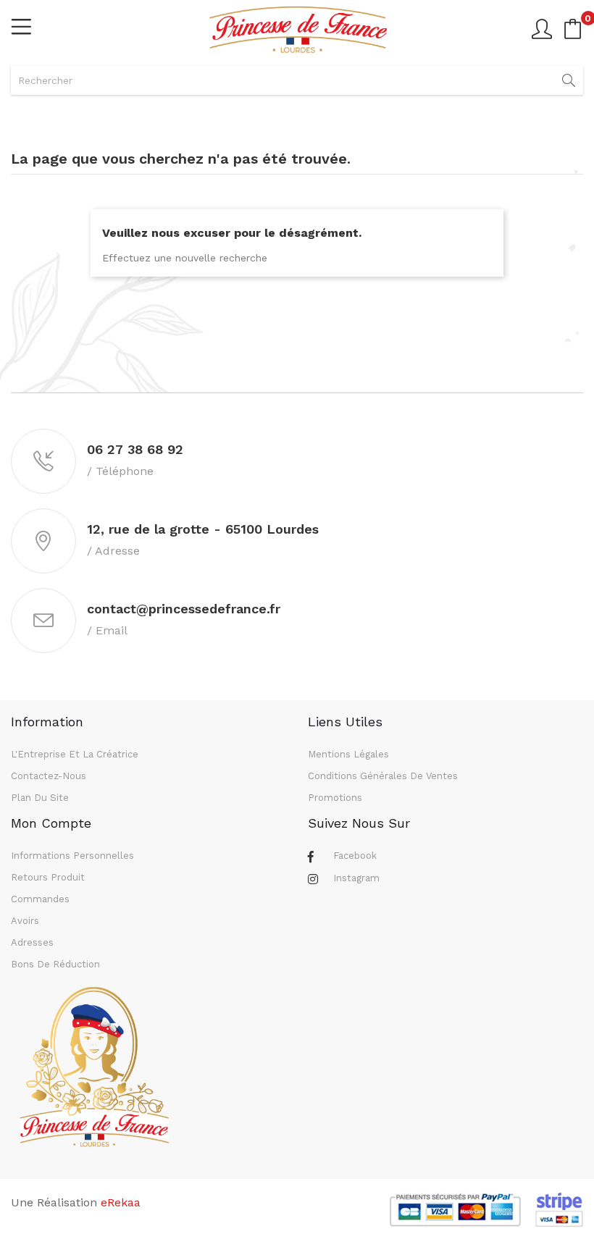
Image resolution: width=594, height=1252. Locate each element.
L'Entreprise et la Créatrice (74, 754)
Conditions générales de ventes (383, 775)
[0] (573, 29)
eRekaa (121, 1202)
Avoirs (25, 920)
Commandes (40, 899)
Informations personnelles (72, 855)
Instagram (356, 878)
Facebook (355, 855)
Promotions (335, 797)
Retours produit (48, 877)
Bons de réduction (55, 964)
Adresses (32, 942)
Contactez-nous (48, 775)
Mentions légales (348, 754)
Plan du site (40, 797)
